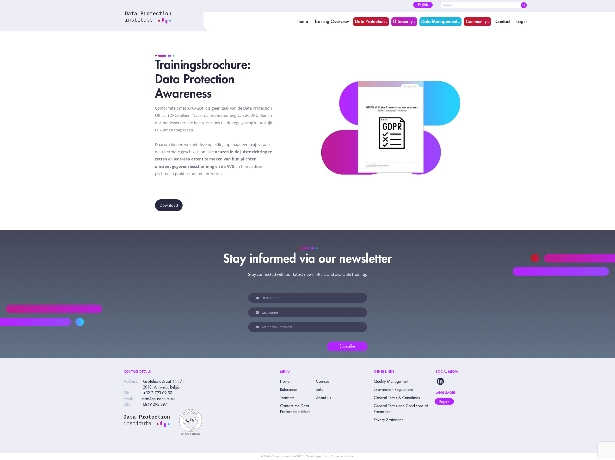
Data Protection (370, 21)
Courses (322, 381)
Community (476, 21)
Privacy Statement (388, 420)
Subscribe (347, 346)
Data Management (439, 21)
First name (258, 298)
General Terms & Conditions (397, 398)
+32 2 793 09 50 (157, 393)
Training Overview (331, 21)
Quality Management (391, 381)
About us (323, 398)
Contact (502, 21)
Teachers (287, 398)
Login (522, 21)
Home (302, 21)
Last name (258, 312)
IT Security (403, 21)
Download (169, 205)
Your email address (258, 327)
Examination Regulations (393, 390)
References (288, 390)
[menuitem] (423, 5)
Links (319, 390)
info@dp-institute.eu (158, 399)
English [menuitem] (444, 401)
